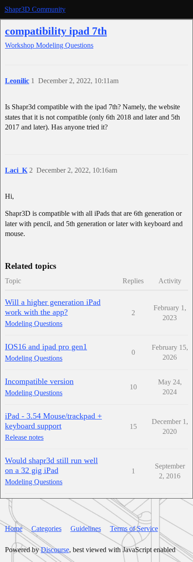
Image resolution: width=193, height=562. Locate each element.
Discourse (55, 549)
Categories (46, 528)
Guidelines (85, 528)
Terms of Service (134, 528)
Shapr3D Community (35, 9)
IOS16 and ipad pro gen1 (46, 346)
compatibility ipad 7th (56, 31)
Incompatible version (39, 381)
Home (13, 528)
